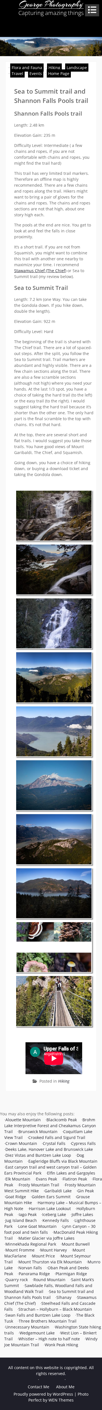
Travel (17, 73)
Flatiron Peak (75, 1179)
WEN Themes (61, 1400)
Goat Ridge (15, 1196)
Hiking (54, 67)
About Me (65, 1386)
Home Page (58, 73)
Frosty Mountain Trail (39, 1185)
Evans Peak (46, 1179)
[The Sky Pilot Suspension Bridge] (54, 1001)
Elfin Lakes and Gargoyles (71, 1173)
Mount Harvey (53, 1250)
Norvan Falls (30, 1267)
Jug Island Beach (21, 1220)
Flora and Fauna (27, 67)
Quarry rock (16, 1279)
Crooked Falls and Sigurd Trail (56, 1137)
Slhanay (63, 1297)
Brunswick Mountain (38, 1131)
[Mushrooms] (54, 947)
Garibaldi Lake (58, 1190)
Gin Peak (85, 1190)
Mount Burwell (76, 1244)
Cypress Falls (83, 1143)
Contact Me (38, 1386)
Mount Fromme (20, 1250)
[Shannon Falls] (54, 623)
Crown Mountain (21, 1143)
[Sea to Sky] (54, 731)
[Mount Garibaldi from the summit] (54, 785)
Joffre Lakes (82, 1214)
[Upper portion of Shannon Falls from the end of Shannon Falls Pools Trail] (54, 516)
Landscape (77, 67)
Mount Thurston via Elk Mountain (50, 1261)
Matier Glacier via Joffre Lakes (46, 1238)
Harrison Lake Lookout (50, 1208)
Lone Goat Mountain (37, 1226)
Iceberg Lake (54, 1214)
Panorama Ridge (34, 1273)
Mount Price (43, 1256)
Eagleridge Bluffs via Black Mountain (62, 1161)
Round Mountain (49, 1279)
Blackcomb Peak (61, 1119)
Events (35, 73)
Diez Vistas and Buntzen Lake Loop (38, 1155)
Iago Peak (28, 1214)
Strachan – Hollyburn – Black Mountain (55, 1309)
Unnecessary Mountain (27, 1327)
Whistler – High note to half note (49, 1338)
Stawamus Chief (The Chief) (40, 270)
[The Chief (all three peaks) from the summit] (54, 677)
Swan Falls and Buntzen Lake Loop (38, 1315)
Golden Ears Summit (51, 1196)
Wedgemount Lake (37, 1333)
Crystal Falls (54, 1143)
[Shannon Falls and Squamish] (54, 569)
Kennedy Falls (55, 1220)
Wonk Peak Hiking (61, 1344)
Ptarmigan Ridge (71, 1273)
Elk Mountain (17, 1179)
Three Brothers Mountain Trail (47, 1321)
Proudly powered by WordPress (43, 1394)
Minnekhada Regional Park (30, 1244)
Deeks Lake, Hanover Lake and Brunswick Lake (49, 1149)
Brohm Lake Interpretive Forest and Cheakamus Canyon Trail (50, 1125)
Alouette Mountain (23, 1119)
